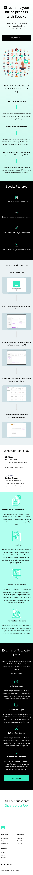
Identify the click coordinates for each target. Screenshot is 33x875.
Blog (2, 841)
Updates (19, 843)
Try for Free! (16, 37)
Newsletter (4, 843)
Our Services (20, 838)
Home (3, 852)
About (3, 855)
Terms (17, 870)
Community (4, 838)
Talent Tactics (21, 841)
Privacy (12, 870)
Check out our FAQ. (16, 805)
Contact (3, 857)
